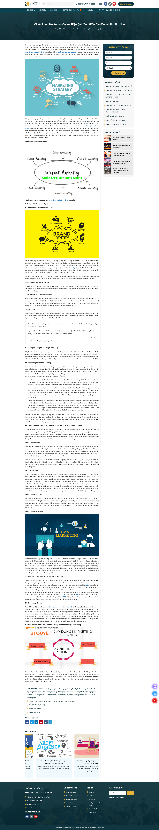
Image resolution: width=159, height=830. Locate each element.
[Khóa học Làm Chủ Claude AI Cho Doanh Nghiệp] (107, 154)
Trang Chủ (31, 10)
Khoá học (53, 10)
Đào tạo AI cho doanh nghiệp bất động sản (121, 146)
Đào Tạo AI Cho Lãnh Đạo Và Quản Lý (121, 138)
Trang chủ (58, 29)
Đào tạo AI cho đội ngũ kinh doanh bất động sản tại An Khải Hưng (121, 170)
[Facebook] (105, 4)
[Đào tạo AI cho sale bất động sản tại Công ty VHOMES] (107, 162)
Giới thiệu (42, 10)
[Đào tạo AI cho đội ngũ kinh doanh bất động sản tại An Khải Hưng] (107, 170)
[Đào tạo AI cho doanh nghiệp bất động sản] (107, 146)
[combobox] (55, 4)
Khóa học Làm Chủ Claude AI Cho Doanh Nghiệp (121, 154)
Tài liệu (90, 10)
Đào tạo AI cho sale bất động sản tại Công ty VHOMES (121, 162)
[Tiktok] (110, 4)
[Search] (71, 4)
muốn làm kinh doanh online (34, 52)
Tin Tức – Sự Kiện (105, 10)
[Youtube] (114, 4)
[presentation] (28, 746)
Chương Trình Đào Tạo (71, 10)
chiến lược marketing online (58, 200)
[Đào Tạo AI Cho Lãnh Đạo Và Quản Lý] (107, 138)
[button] (27, 722)
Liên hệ (117, 10)
